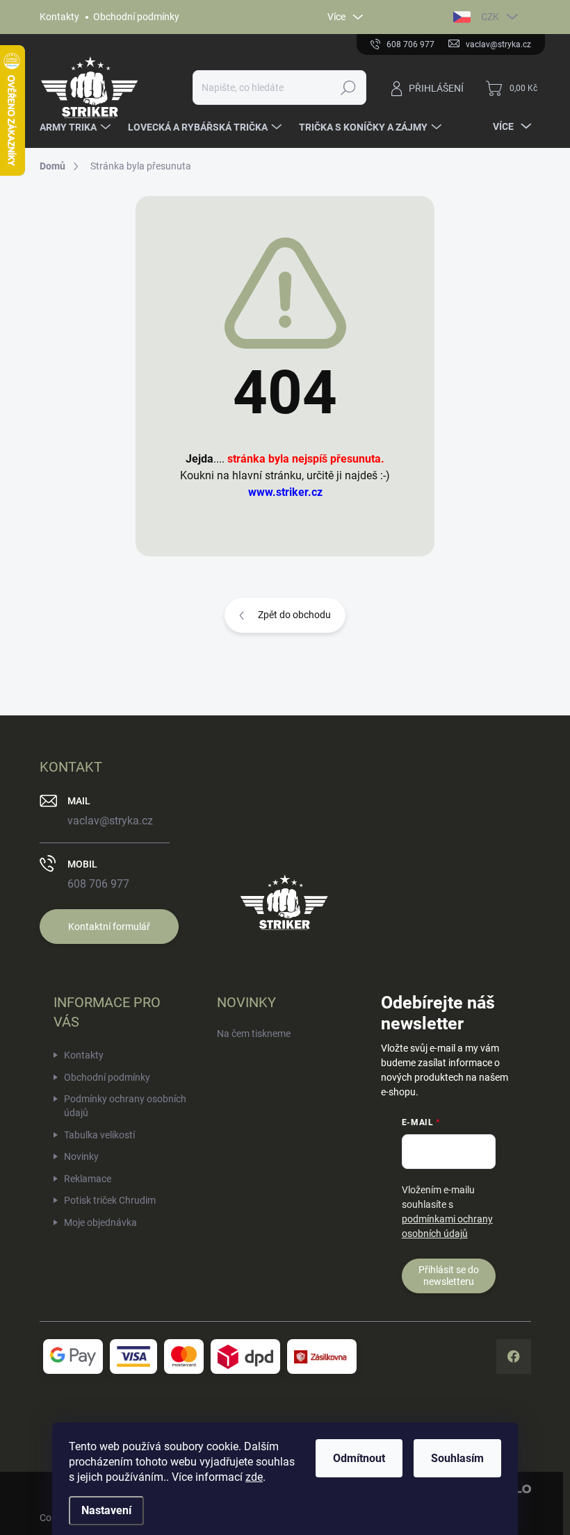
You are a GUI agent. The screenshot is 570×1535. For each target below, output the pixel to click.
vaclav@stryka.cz (110, 820)
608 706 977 (98, 883)
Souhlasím (457, 1458)
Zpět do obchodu (294, 614)
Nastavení (106, 1510)
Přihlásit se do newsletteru (448, 1275)
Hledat (348, 87)
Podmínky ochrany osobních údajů (125, 1105)
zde (254, 1477)
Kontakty (59, 16)
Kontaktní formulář (109, 926)
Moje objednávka (100, 1222)
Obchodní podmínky (136, 16)
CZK (490, 16)
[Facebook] (513, 1356)
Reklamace (87, 1178)
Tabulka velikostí (99, 1134)
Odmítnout (359, 1458)
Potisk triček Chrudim (110, 1200)
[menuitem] (77, 127)
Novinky (81, 1156)
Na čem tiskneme (254, 1033)
